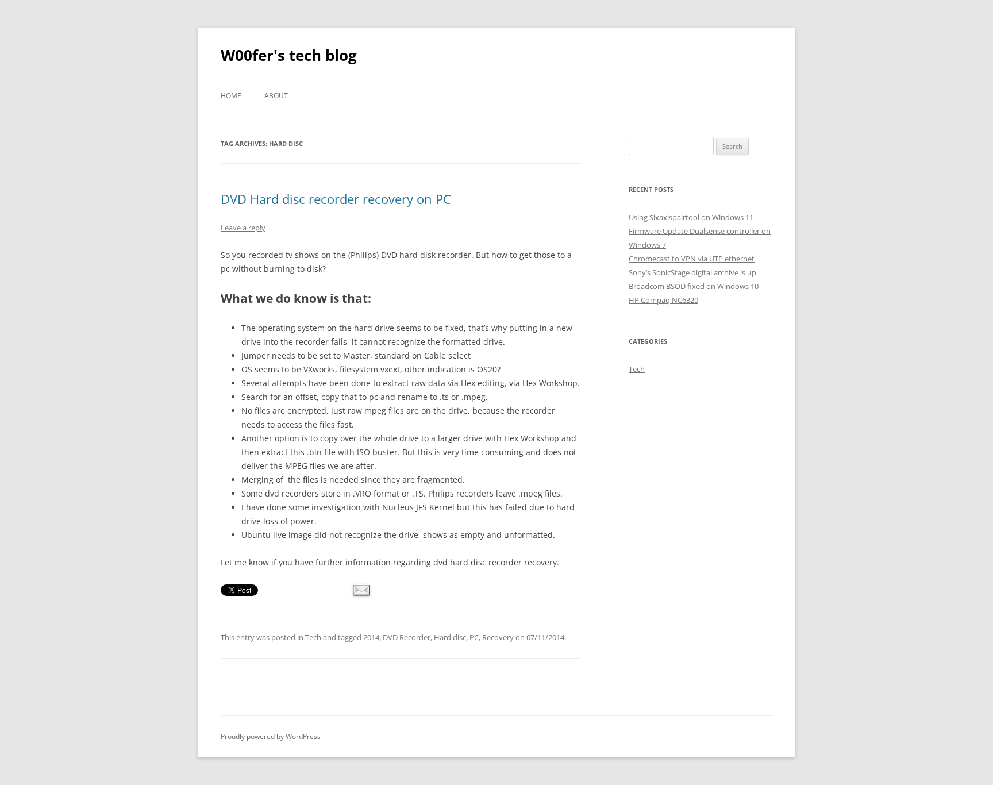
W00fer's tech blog (289, 55)
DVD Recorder (406, 637)
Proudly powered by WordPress (271, 736)
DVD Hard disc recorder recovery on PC (336, 198)
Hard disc (450, 637)
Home (231, 96)
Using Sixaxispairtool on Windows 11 (691, 217)
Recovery (498, 637)
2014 (371, 637)
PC (474, 637)
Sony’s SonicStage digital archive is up (692, 272)
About (276, 96)
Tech (313, 637)
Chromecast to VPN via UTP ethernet (692, 258)
